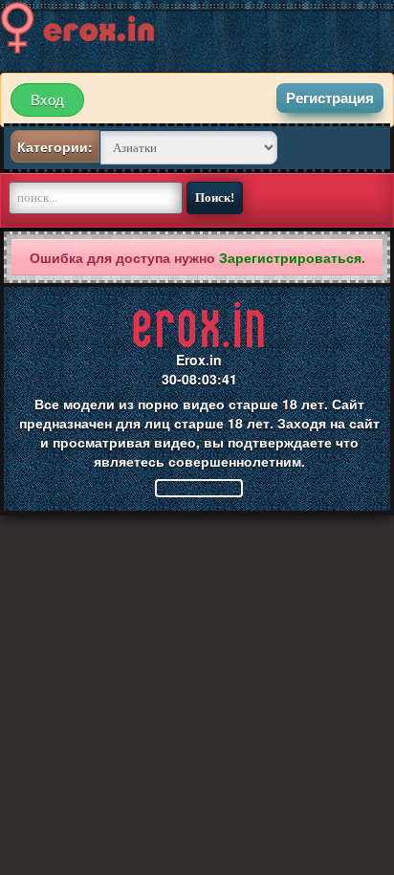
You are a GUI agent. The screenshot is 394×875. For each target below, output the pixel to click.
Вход (47, 100)
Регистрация (330, 98)
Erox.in (199, 359)
